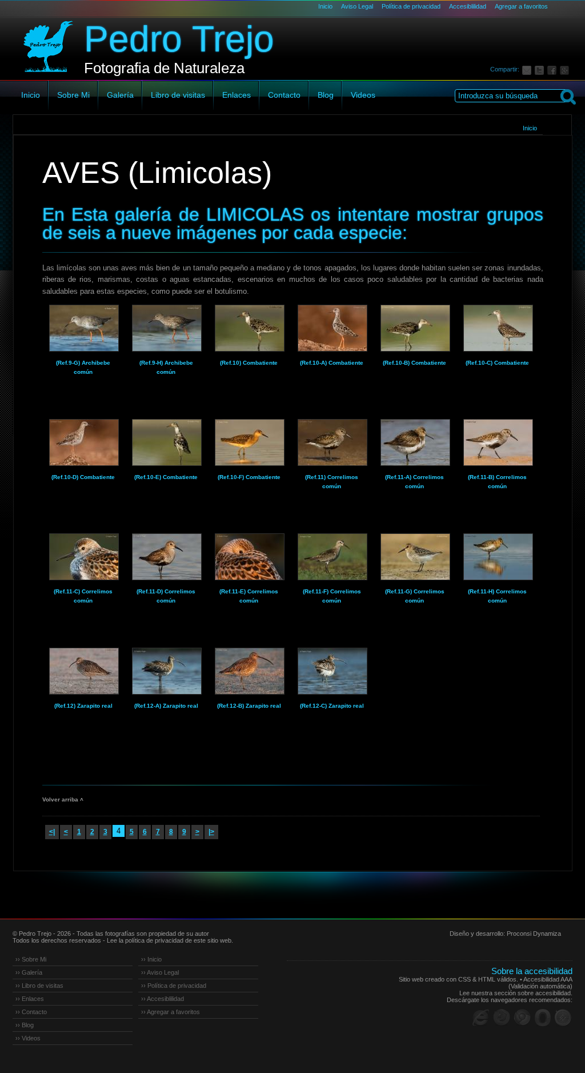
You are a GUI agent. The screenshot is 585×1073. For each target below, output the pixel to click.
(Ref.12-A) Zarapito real (166, 706)
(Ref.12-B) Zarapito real (249, 706)
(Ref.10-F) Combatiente (249, 477)
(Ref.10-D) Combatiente (83, 477)
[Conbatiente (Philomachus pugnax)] (249, 328)
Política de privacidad (411, 6)
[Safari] (563, 1017)
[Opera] (543, 1017)
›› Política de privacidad (173, 985)
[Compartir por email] (528, 69)
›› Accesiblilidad (162, 998)
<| (52, 831)
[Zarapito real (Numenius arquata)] (83, 671)
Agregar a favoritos (521, 6)
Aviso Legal (357, 6)
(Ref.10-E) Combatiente (166, 477)
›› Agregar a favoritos (170, 1011)
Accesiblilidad (467, 6)
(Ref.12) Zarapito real (83, 706)
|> (211, 831)
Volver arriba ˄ (62, 799)
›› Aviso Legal (160, 972)
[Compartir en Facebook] (553, 69)
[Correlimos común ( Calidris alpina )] (83, 556)
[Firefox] (501, 1017)
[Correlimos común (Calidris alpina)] (332, 442)
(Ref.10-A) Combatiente (331, 363)
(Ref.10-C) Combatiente (497, 363)
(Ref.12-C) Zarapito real (332, 706)
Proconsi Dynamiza (534, 933)
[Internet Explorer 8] (481, 1017)
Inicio (325, 6)
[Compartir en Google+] (566, 69)
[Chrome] (522, 1017)
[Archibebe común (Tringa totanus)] (83, 328)
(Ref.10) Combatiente (249, 363)
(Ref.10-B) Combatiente (414, 363)
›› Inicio (151, 959)
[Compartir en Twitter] (541, 69)
